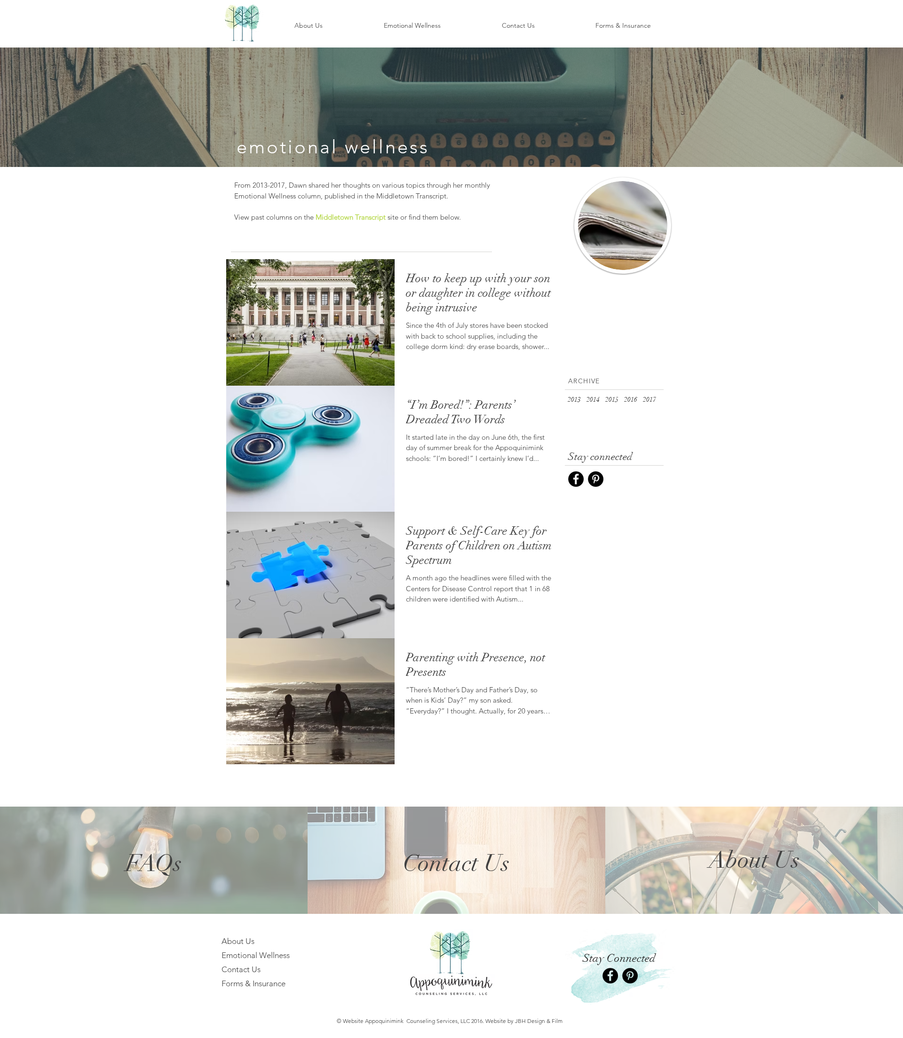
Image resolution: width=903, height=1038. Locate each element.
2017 (649, 400)
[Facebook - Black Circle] (576, 479)
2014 (593, 400)
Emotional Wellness (256, 955)
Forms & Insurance (253, 983)
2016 (630, 400)
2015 (611, 400)
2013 (574, 400)
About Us (238, 941)
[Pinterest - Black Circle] (595, 479)
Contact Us (241, 969)
